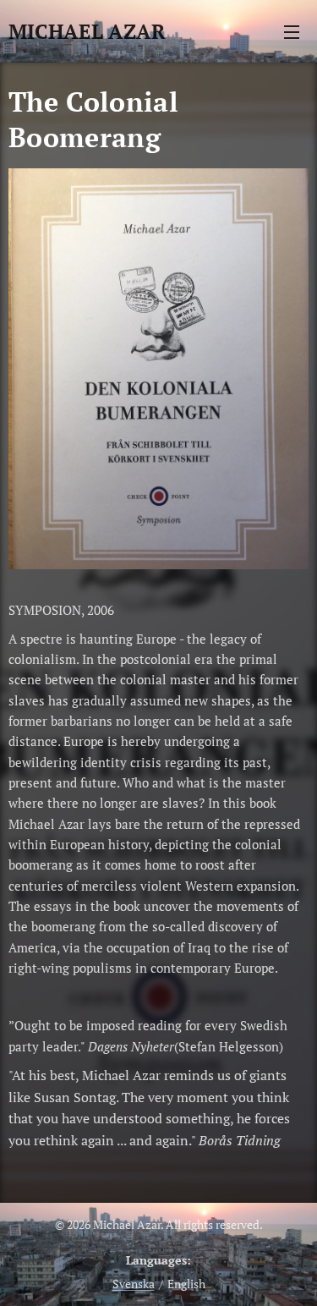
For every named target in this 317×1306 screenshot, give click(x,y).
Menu (292, 31)
